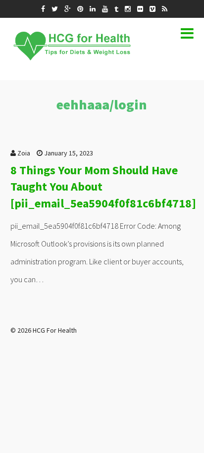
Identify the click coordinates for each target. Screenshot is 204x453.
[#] (43, 9)
